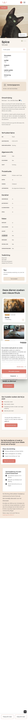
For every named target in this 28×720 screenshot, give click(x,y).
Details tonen (20, 366)
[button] (21, 3)
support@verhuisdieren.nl (8, 515)
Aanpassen (13, 376)
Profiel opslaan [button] (6, 49)
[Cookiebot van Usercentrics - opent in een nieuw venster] (20, 343)
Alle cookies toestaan (14, 371)
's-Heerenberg (8, 319)
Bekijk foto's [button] (22, 35)
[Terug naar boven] (25, 711)
